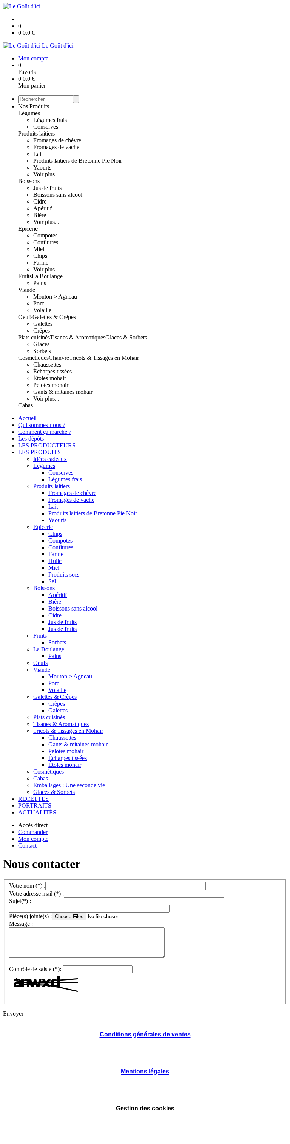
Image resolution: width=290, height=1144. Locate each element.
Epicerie (28, 228)
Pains (39, 283)
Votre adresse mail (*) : (36, 893)
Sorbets (42, 351)
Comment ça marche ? (44, 432)
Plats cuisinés (34, 337)
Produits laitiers (36, 133)
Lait (38, 154)
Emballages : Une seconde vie (69, 785)
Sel (52, 581)
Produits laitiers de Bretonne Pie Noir (77, 160)
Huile (55, 561)
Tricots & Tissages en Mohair (104, 358)
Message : (21, 923)
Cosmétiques (33, 358)
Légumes (29, 113)
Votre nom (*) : (27, 885)
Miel (38, 249)
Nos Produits (33, 106)
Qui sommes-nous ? (41, 425)
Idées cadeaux (50, 459)
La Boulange (47, 276)
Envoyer (13, 1013)
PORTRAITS (34, 805)
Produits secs (63, 574)
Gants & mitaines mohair (63, 392)
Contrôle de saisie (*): (35, 969)
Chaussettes (47, 364)
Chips (40, 256)
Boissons (29, 181)
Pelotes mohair (50, 385)
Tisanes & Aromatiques (77, 337)
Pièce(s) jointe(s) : (30, 916)
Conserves (45, 126)
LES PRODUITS (39, 452)
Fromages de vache (56, 147)
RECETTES (33, 799)
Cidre (39, 201)
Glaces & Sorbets (126, 337)
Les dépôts (31, 438)
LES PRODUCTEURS (47, 445)
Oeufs (25, 317)
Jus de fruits (47, 188)
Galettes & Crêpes (54, 317)
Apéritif (42, 208)
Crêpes (41, 330)
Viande (26, 290)
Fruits (25, 276)
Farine (40, 262)
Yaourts (42, 167)
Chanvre (59, 358)
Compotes (45, 235)
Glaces (41, 344)
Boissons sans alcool (57, 194)
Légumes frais (50, 120)
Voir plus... (46, 174)
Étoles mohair (49, 378)
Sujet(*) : (20, 901)
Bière (39, 215)
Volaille (42, 310)
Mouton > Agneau (55, 296)
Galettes (42, 324)
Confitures (45, 242)
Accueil (27, 418)
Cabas (25, 405)
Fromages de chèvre (57, 140)
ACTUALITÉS (37, 812)
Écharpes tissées (52, 371)
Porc (38, 303)
